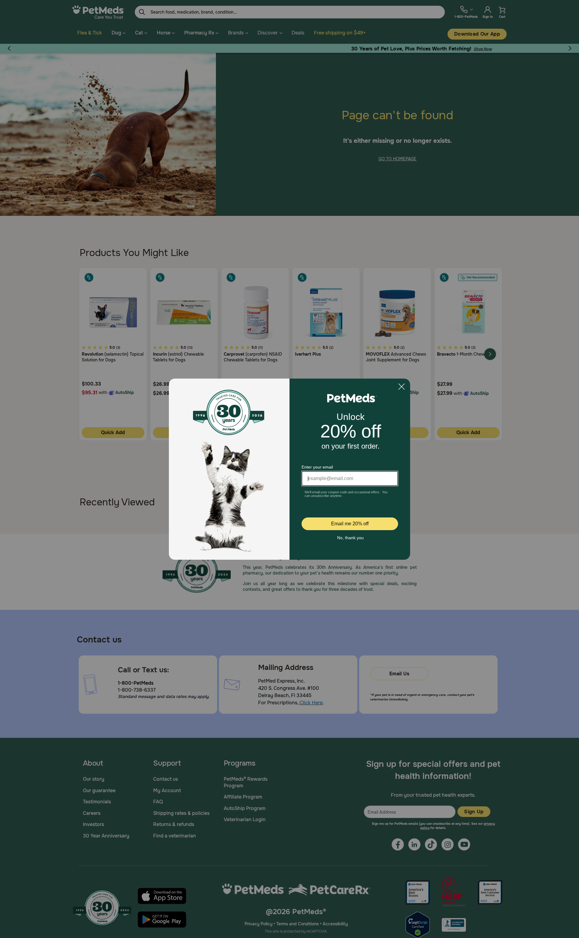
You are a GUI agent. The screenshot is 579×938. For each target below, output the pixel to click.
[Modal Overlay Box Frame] (289, 469)
